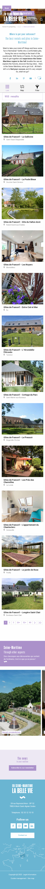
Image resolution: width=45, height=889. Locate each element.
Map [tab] (22, 90)
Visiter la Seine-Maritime (38, 3)
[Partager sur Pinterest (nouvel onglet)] (24, 78)
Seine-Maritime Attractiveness (7, 3)
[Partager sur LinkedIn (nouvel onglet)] (17, 78)
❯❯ (39, 622)
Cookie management (18, 878)
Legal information (29, 875)
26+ (18, 622)
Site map (31, 878)
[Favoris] (36, 19)
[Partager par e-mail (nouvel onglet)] (31, 78)
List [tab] (7, 90)
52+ (24, 622)
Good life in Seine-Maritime (23, 3)
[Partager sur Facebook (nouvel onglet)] (10, 78)
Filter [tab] (37, 90)
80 (30, 622)
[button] (41, 19)
